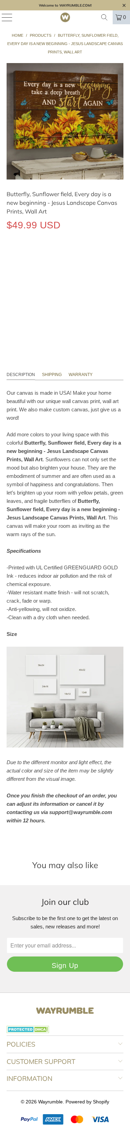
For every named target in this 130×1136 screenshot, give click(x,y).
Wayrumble (50, 1101)
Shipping (52, 374)
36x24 (63, 257)
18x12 (16, 257)
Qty (10, 277)
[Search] (104, 17)
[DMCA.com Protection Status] (28, 1031)
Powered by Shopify (87, 1101)
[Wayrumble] (65, 17)
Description (21, 374)
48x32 (86, 257)
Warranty (81, 374)
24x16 (40, 257)
